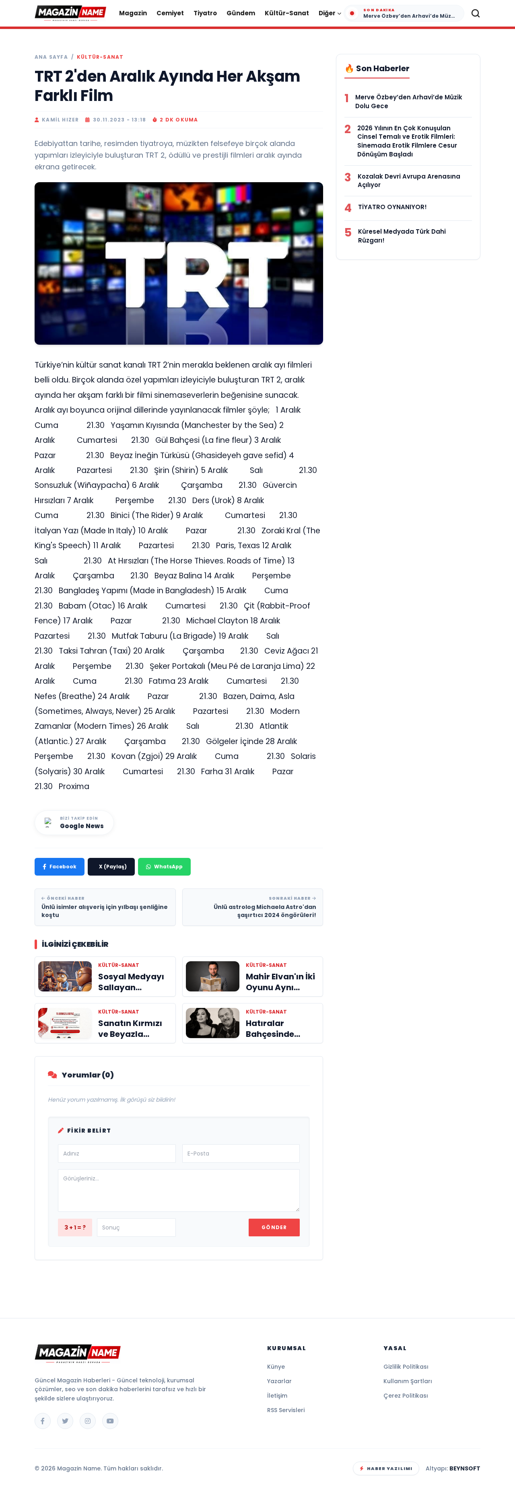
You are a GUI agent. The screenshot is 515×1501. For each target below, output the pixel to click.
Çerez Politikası (405, 1396)
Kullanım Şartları (407, 1381)
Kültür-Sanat (287, 13)
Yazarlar (279, 1381)
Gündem (241, 13)
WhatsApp (168, 866)
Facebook (62, 866)
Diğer (327, 13)
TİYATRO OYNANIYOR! (392, 207)
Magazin (133, 13)
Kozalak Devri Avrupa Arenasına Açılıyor (409, 180)
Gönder (274, 1227)
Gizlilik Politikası (405, 1367)
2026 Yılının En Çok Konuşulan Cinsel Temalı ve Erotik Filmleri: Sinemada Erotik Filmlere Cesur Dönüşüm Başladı (407, 141)
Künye (276, 1367)
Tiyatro (205, 13)
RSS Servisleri (286, 1410)
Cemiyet (170, 13)
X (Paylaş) (113, 866)
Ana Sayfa (51, 57)
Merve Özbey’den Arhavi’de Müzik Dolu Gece (408, 101)
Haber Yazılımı (389, 1468)
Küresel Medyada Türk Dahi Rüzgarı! (402, 236)
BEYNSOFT (464, 1468)
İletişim (277, 1396)
